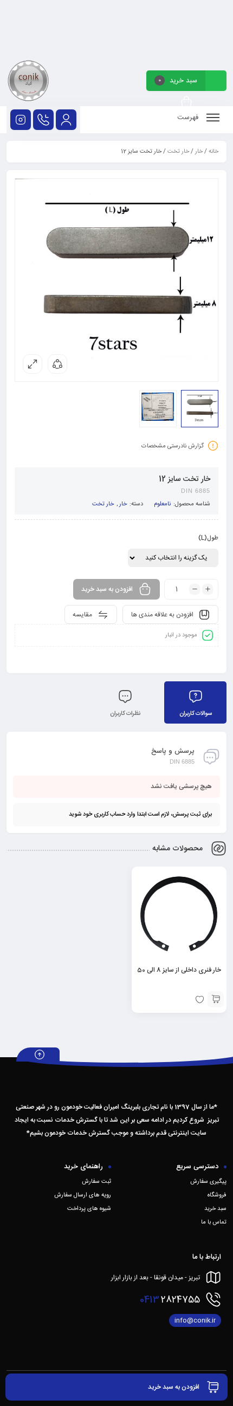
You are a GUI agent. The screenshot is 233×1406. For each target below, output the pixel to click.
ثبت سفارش (96, 1182)
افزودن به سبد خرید (107, 589)
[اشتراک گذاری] (57, 364)
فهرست (188, 117)
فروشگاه (217, 1195)
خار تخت (178, 152)
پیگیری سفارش (208, 1182)
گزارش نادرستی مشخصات (172, 446)
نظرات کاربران (125, 714)
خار (199, 152)
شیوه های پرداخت (89, 1209)
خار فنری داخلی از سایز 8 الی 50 (179, 970)
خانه (213, 152)
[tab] (195, 702)
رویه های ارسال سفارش (82, 1195)
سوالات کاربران (195, 714)
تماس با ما (213, 1222)
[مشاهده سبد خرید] (186, 102)
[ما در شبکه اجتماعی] (20, 119)
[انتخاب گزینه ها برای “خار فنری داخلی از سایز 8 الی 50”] (216, 999)
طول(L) (208, 538)
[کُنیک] (28, 82)
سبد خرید (215, 1209)
